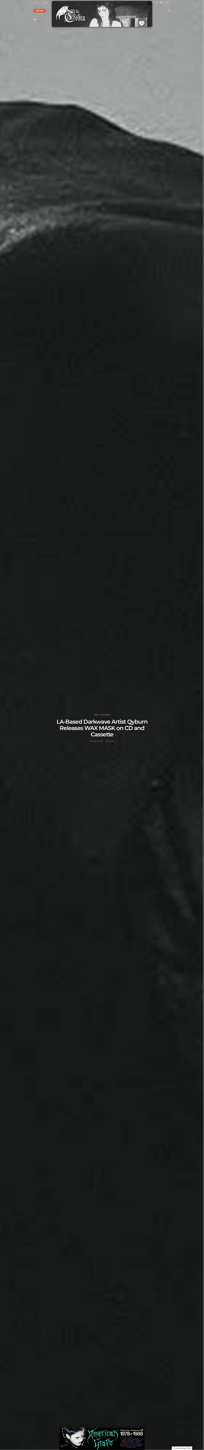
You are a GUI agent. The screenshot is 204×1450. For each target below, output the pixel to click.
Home (36, 2)
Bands (45, 2)
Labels (96, 715)
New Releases (105, 715)
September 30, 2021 (96, 741)
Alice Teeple (109, 741)
